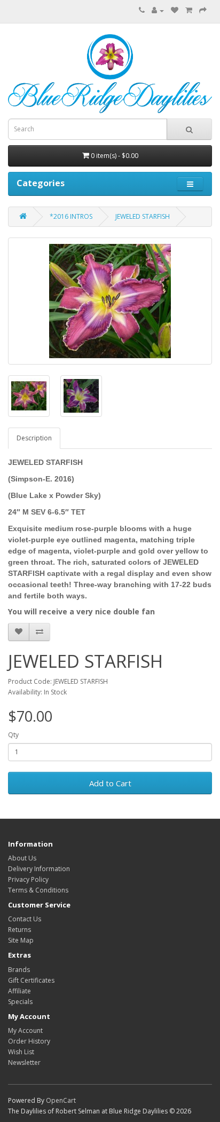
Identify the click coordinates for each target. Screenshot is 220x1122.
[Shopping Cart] (188, 10)
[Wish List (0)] (174, 10)
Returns (19, 929)
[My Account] (158, 10)
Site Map (21, 940)
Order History (29, 1041)
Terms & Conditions (38, 890)
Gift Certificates (31, 980)
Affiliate (19, 990)
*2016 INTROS (71, 216)
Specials (20, 1001)
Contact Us (24, 918)
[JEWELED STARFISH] (110, 301)
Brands (19, 969)
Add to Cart (110, 783)
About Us (22, 858)
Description (34, 438)
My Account (25, 1030)
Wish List (21, 1051)
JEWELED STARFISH (142, 216)
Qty (13, 734)
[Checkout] (203, 10)
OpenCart (61, 1100)
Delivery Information (39, 868)
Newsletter (24, 1062)
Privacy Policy (28, 879)
